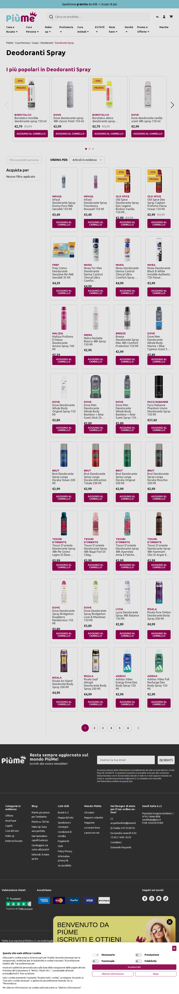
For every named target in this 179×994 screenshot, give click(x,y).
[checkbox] (95, 955)
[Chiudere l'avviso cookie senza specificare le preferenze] (174, 948)
